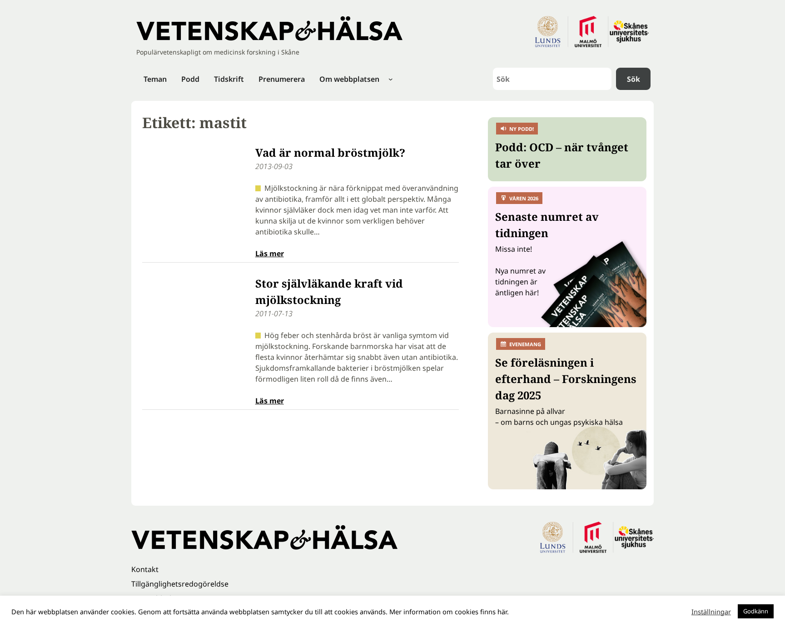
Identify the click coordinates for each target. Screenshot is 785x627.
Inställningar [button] (711, 611)
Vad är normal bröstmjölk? (330, 152)
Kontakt (145, 569)
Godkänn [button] (755, 611)
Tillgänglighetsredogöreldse (180, 584)
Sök (633, 79)
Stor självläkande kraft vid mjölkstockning (329, 291)
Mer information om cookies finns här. (449, 611)
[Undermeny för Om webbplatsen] (390, 79)
